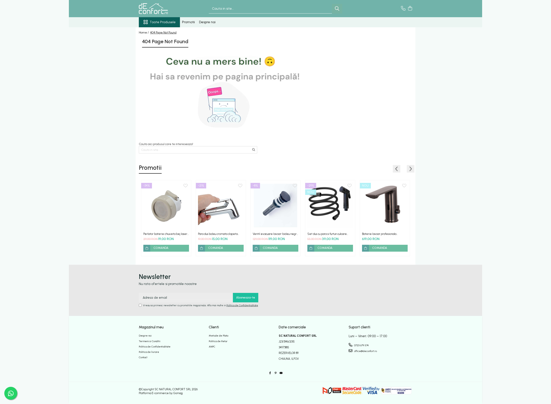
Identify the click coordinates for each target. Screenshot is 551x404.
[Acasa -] (160, 8)
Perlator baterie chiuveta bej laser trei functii (165, 234)
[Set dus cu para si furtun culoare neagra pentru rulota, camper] (330, 205)
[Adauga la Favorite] (185, 185)
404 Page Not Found (163, 32)
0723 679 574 (361, 345)
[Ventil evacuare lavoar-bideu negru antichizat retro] (275, 205)
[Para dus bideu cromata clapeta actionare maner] (221, 205)
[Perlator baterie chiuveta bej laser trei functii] (166, 205)
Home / (144, 32)
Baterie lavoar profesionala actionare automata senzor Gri (381, 234)
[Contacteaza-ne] (403, 8)
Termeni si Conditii (149, 341)
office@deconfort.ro (365, 351)
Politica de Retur (218, 341)
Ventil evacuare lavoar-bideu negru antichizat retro (275, 234)
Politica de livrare (149, 352)
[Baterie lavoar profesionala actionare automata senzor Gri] (385, 205)
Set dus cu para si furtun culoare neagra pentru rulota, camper (327, 234)
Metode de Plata (218, 335)
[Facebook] (270, 373)
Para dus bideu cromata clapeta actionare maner (218, 234)
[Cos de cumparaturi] (410, 8)
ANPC (212, 346)
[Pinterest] (275, 373)
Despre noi (207, 22)
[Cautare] (337, 9)
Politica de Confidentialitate (242, 305)
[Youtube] (281, 373)
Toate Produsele (163, 22)
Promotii (188, 22)
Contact (143, 357)
